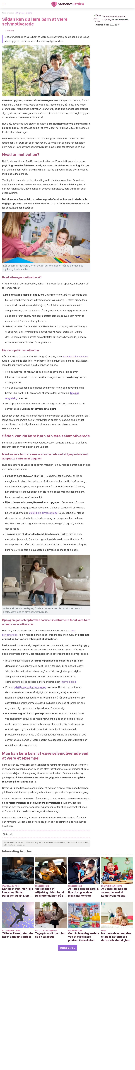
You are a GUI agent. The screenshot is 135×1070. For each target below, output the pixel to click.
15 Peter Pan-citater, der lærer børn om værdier (17, 935)
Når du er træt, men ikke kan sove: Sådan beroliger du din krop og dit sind (17, 892)
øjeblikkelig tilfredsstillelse (43, 512)
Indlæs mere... (67, 948)
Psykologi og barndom (46, 930)
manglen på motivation (75, 356)
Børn (103, 930)
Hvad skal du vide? (11, 886)
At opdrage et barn (24, 13)
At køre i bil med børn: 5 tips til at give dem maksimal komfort (83, 892)
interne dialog (68, 681)
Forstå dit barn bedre (111, 886)
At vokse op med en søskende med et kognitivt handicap (114, 892)
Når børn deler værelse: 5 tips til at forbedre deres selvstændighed (116, 937)
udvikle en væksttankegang (30, 687)
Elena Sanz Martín (120, 19)
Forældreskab (8, 13)
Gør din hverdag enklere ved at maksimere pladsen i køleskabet (83, 937)
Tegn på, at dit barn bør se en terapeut (50, 935)
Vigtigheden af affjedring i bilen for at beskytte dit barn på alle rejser (50, 892)
